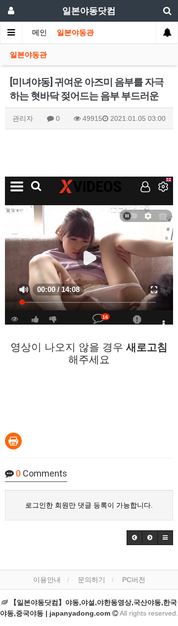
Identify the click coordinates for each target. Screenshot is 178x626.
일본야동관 (75, 32)
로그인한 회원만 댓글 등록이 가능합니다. (89, 505)
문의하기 (91, 580)
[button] (134, 537)
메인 (39, 32)
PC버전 (133, 580)
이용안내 (47, 580)
